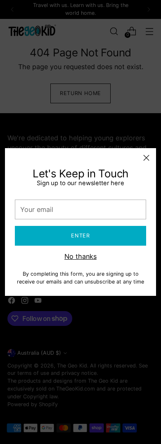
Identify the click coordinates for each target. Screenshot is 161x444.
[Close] (146, 157)
